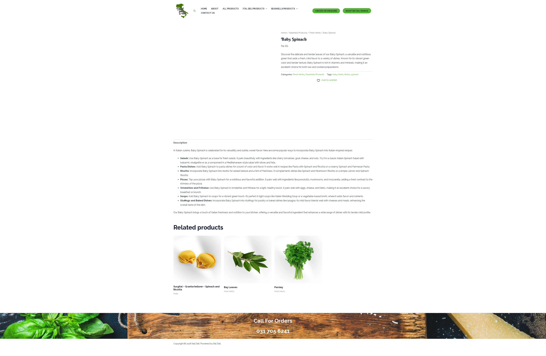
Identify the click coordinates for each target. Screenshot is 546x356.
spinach (354, 74)
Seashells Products (283, 8)
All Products (231, 8)
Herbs (347, 74)
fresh (340, 74)
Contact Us (208, 13)
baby (335, 74)
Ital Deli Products (253, 8)
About (215, 8)
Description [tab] (180, 142)
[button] (194, 11)
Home (204, 8)
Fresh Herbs (315, 32)
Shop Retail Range (357, 11)
